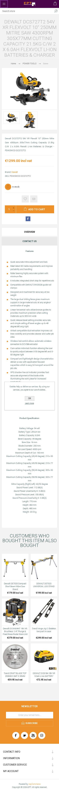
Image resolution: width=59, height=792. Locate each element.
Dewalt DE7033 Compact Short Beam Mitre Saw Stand (15, 586)
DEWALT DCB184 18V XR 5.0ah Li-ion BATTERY (44, 674)
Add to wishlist (25, 199)
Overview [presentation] (29, 232)
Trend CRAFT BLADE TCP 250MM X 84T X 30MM (15, 674)
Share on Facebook (28, 218)
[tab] (29, 232)
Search (56, 11)
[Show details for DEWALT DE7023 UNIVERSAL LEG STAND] (44, 567)
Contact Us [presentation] (29, 241)
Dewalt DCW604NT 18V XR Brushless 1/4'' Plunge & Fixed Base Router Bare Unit (15, 631)
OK (29, 398)
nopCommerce (34, 784)
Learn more (29, 403)
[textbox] (26, 11)
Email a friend (33, 199)
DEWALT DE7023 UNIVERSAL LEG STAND (44, 585)
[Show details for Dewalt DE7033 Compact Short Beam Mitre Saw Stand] (15, 567)
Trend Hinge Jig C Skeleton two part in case (44, 630)
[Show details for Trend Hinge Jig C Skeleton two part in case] (44, 611)
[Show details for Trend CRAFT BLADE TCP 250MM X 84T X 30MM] (15, 656)
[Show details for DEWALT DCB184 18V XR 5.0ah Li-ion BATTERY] (44, 656)
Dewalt (14, 172)
